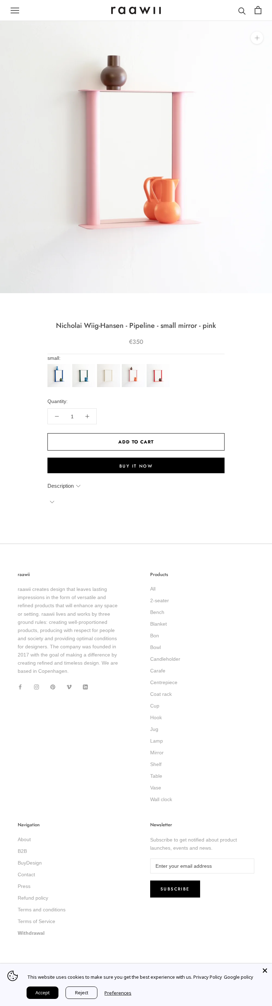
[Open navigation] (15, 10)
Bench (157, 612)
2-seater (159, 600)
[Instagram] (36, 686)
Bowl (155, 647)
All (152, 589)
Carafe (157, 671)
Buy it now (136, 466)
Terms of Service (36, 921)
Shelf (156, 764)
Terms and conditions (42, 909)
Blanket (158, 624)
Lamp (156, 741)
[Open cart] (258, 10)
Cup (154, 706)
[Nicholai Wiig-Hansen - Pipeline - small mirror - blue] (59, 366)
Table (156, 776)
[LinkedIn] (85, 686)
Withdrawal (31, 933)
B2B (22, 851)
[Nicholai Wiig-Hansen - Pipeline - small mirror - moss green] (84, 366)
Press (24, 886)
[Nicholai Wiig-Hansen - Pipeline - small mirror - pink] (134, 366)
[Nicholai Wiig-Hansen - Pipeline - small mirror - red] (159, 366)
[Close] (264, 970)
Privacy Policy (207, 977)
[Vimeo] (69, 686)
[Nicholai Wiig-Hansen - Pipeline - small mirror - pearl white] (109, 366)
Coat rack (161, 694)
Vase (155, 787)
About (24, 839)
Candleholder (165, 659)
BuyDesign (30, 863)
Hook (156, 717)
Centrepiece (163, 682)
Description (60, 486)
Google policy (238, 977)
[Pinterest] (52, 686)
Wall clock (161, 799)
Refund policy (33, 898)
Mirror (157, 752)
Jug (154, 729)
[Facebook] (20, 686)
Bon (154, 635)
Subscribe (175, 889)
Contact (26, 874)
